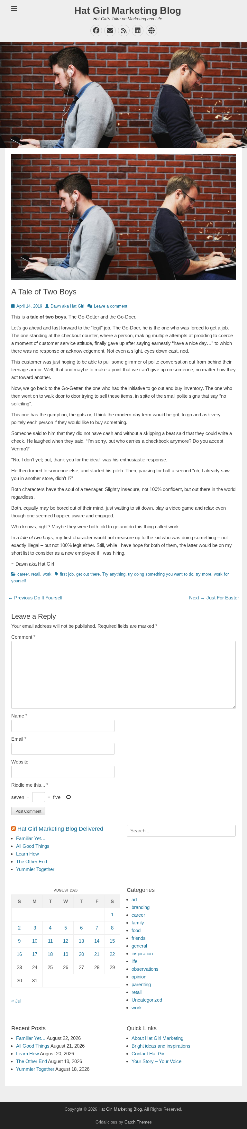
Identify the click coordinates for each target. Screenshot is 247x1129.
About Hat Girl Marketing (157, 1038)
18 (50, 954)
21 (96, 954)
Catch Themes (138, 1122)
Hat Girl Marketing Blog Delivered (60, 829)
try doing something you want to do (160, 574)
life (134, 961)
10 (34, 941)
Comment (23, 637)
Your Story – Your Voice (156, 1061)
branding (141, 907)
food (136, 930)
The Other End (31, 861)
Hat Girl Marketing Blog (127, 10)
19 (65, 954)
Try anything (113, 574)
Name (19, 715)
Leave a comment (110, 306)
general (139, 946)
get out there (88, 574)
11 (50, 941)
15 (112, 941)
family (138, 922)
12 (65, 941)
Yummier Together (35, 869)
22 (112, 954)
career (23, 574)
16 (19, 954)
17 (34, 954)
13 (81, 941)
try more (203, 574)
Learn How (27, 853)
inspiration (142, 953)
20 (81, 954)
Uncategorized (147, 1000)
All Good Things (33, 846)
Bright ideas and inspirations (161, 1046)
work (47, 574)
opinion (139, 976)
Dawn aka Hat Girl (67, 306)
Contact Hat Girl (148, 1053)
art (134, 899)
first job (67, 574)
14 (96, 941)
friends (139, 938)
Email (18, 739)
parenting (141, 984)
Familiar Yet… (31, 838)
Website (19, 761)
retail (35, 574)
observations (145, 969)
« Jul (16, 1001)
